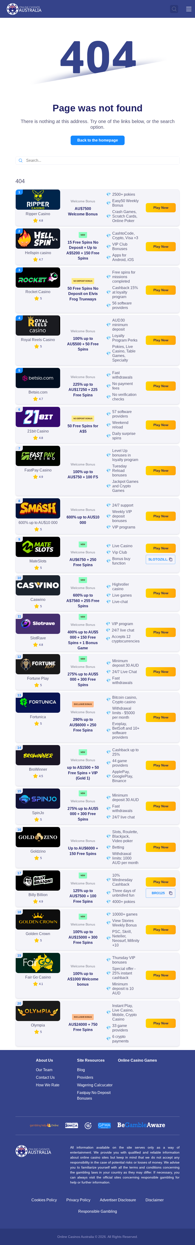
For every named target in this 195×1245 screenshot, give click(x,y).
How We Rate (47, 1085)
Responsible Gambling (97, 1211)
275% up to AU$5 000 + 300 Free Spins (83, 679)
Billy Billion (38, 895)
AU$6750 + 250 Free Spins (82, 562)
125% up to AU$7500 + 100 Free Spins (82, 896)
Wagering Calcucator (94, 1085)
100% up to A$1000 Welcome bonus (82, 979)
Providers (85, 1077)
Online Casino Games (137, 1060)
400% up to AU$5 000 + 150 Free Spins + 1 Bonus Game (83, 640)
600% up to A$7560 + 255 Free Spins (82, 600)
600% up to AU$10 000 (83, 519)
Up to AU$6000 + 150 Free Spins (83, 850)
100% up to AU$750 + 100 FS (83, 474)
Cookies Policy (44, 1200)
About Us (44, 1060)
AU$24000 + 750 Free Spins (83, 1027)
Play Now (160, 207)
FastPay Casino (38, 470)
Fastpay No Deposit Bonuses (94, 1095)
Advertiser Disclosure (118, 1200)
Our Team (44, 1070)
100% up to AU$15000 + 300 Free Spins (83, 937)
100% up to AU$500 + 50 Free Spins (83, 344)
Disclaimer (155, 1200)
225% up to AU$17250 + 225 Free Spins (83, 389)
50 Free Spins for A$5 (83, 428)
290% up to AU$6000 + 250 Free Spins (82, 725)
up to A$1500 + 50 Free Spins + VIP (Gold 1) (83, 772)
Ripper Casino (38, 214)
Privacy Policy (78, 1200)
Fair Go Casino (38, 977)
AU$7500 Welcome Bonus (83, 211)
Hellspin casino (38, 253)
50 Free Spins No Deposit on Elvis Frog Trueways (83, 293)
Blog (81, 1070)
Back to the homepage (97, 140)
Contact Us (45, 1077)
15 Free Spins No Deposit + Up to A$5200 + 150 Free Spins (82, 250)
